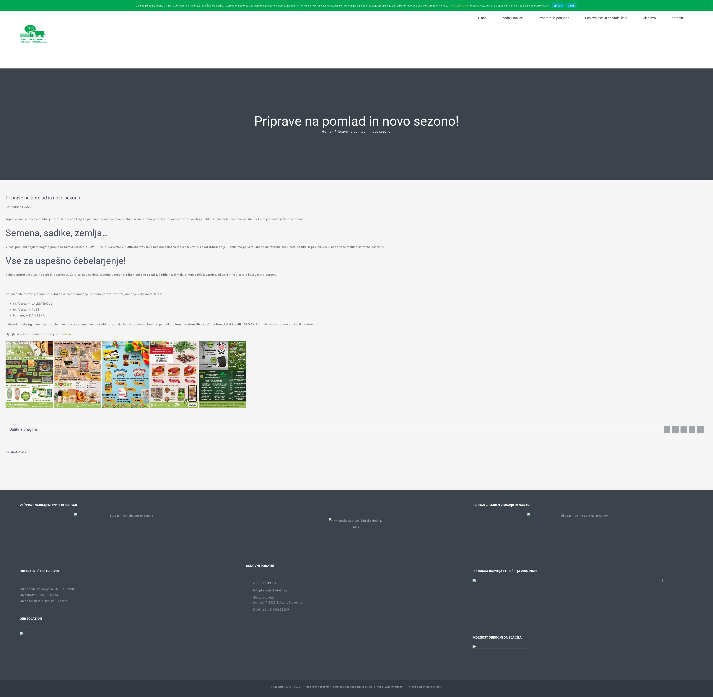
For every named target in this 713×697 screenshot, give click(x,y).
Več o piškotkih (460, 5)
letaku (66, 334)
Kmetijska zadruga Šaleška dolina (352, 686)
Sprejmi (558, 5)
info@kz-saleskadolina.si (270, 590)
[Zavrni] (708, 5)
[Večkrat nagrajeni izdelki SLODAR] (130, 536)
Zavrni (571, 5)
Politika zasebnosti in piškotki (425, 686)
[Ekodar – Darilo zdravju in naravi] (583, 536)
